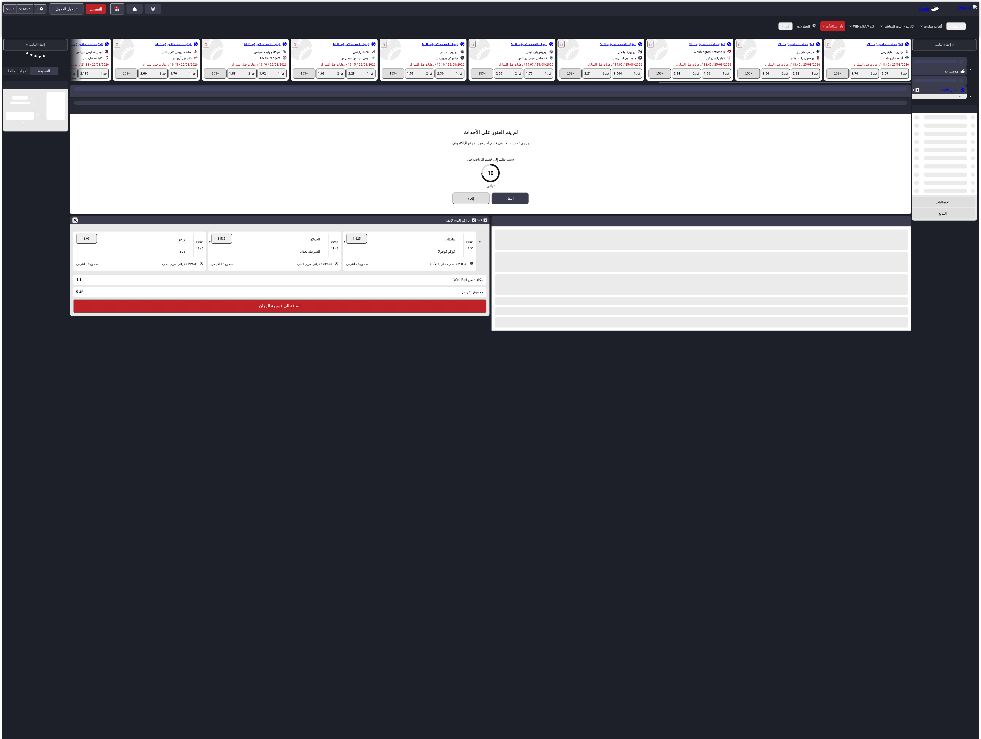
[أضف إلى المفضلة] (828, 44)
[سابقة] (917, 88)
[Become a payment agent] (134, 9)
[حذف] (75, 220)
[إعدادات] (11, 77)
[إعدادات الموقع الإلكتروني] (40, 9)
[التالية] (474, 220)
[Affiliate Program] (153, 9)
